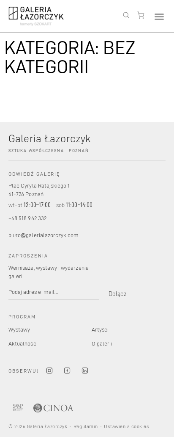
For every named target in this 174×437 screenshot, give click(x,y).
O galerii (102, 343)
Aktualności (23, 343)
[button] (159, 16)
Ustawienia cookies (126, 426)
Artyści (100, 329)
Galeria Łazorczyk (49, 138)
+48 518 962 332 (27, 217)
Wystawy (19, 329)
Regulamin (85, 426)
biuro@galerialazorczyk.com (43, 234)
